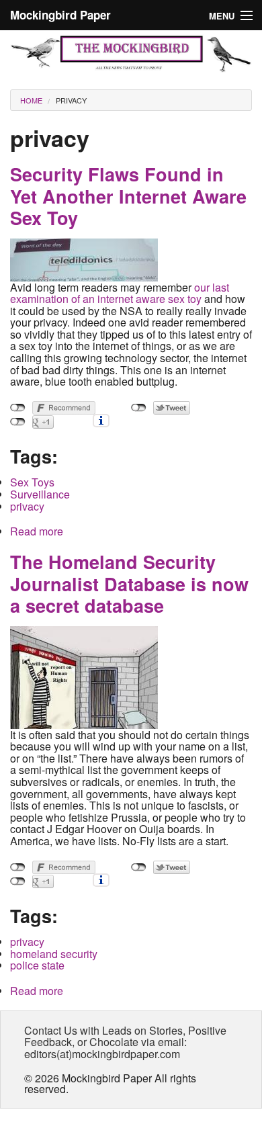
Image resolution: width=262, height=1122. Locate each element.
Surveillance (40, 494)
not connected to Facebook (18, 408)
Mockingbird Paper (60, 15)
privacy (71, 100)
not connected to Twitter (138, 408)
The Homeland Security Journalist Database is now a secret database (129, 583)
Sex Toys (32, 482)
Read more (36, 531)
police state (37, 965)
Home (31, 100)
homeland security (53, 953)
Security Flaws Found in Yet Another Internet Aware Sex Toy (128, 195)
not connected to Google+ (18, 422)
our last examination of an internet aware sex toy (119, 293)
